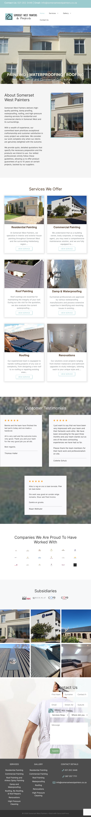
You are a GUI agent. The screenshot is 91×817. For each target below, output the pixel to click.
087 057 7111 (71, 776)
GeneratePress (63, 813)
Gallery (66, 13)
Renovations (14, 797)
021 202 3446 (71, 770)
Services (52, 13)
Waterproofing (38, 781)
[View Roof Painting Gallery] (76, 626)
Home (42, 13)
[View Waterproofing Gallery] (45, 660)
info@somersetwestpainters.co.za (71, 782)
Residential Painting (14, 770)
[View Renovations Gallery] (76, 660)
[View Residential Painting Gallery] (15, 626)
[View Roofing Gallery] (15, 660)
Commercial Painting (14, 774)
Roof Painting (38, 778)
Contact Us (44, 20)
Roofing (38, 785)
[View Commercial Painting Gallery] (45, 626)
